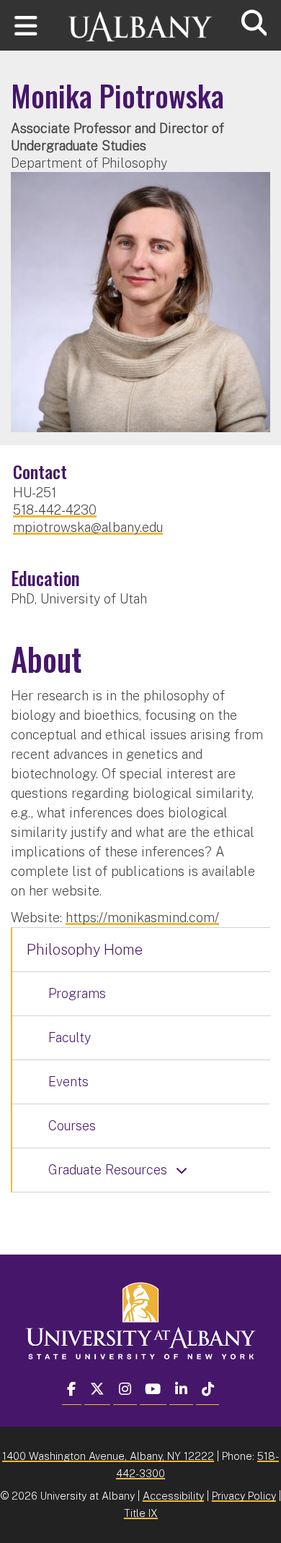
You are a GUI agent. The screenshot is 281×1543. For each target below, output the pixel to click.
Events (68, 1081)
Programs (77, 993)
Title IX (141, 1513)
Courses (72, 1125)
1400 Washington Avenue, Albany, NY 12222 (108, 1456)
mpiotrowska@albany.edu (88, 527)
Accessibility (173, 1496)
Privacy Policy (244, 1496)
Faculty (69, 1037)
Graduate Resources (107, 1169)
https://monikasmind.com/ (142, 917)
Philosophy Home (85, 949)
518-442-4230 (55, 509)
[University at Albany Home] (140, 19)
